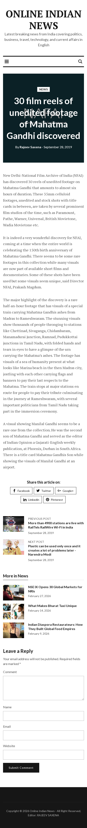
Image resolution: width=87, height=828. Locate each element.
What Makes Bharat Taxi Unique (52, 606)
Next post (36, 541)
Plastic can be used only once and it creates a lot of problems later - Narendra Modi (54, 550)
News (43, 89)
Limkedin (33, 499)
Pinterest (57, 499)
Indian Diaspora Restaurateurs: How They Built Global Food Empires (55, 627)
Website (9, 746)
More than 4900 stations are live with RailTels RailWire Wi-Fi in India (56, 525)
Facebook (24, 490)
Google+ (68, 490)
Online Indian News (44, 19)
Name (7, 707)
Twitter (46, 490)
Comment (10, 672)
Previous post (39, 518)
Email (7, 726)
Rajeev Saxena (28, 147)
